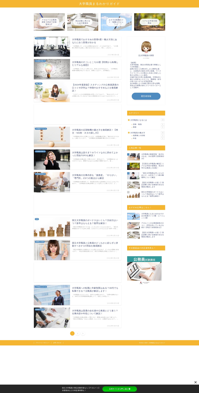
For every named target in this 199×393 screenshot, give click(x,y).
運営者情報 (146, 96)
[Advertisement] (77, 114)
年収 (148, 138)
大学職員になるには (146, 120)
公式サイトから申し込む (118, 389)
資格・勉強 (148, 124)
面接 (148, 127)
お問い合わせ (57, 342)
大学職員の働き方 (146, 133)
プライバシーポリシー (43, 342)
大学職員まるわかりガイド (99, 3)
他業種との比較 (148, 135)
